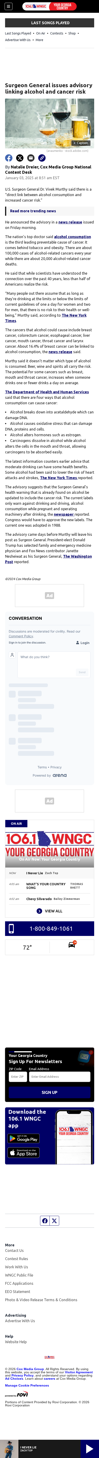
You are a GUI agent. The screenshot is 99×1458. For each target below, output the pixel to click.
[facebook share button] (8, 158)
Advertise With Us (18, 40)
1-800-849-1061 (51, 928)
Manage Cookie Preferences (27, 1385)
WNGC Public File (19, 1275)
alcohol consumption (72, 237)
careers (49, 1378)
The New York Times (59, 478)
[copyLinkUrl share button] (42, 158)
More (39, 40)
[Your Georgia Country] (49, 6)
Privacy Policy (23, 1375)
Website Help (16, 1342)
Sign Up (49, 1092)
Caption (81, 143)
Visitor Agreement (79, 1372)
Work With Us (16, 1267)
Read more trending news (33, 211)
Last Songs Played (18, 33)
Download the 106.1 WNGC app (27, 1119)
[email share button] (31, 158)
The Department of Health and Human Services (47, 392)
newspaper (64, 514)
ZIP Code (15, 1069)
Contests (56, 33)
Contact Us (14, 1250)
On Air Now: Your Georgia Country (49, 859)
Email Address (39, 1069)
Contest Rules (16, 1259)
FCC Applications (19, 1283)
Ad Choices (14, 1378)
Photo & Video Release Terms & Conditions (41, 1300)
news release (70, 222)
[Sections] (8, 6)
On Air (40, 33)
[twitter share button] (19, 158)
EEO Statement (17, 1292)
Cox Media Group (30, 1369)
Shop (72, 33)
